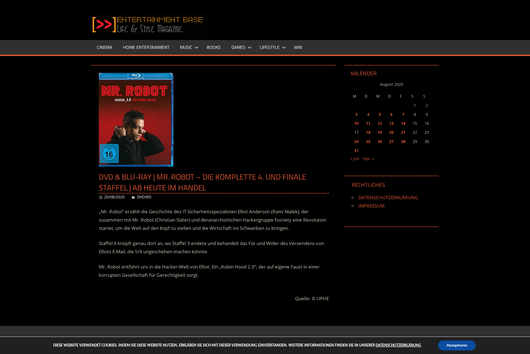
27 (391, 141)
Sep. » (368, 158)
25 (368, 141)
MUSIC (186, 47)
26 (380, 141)
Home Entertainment (146, 47)
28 (403, 141)
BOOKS (214, 47)
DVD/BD (144, 196)
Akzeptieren (456, 345)
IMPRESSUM (371, 206)
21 (403, 132)
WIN (298, 47)
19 (380, 132)
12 (380, 123)
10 (356, 123)
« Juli (355, 158)
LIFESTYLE (270, 47)
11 (368, 123)
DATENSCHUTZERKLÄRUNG (388, 197)
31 (356, 150)
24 (356, 141)
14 (403, 123)
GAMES (238, 47)
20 (391, 132)
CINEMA (104, 47)
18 (368, 132)
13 (391, 123)
